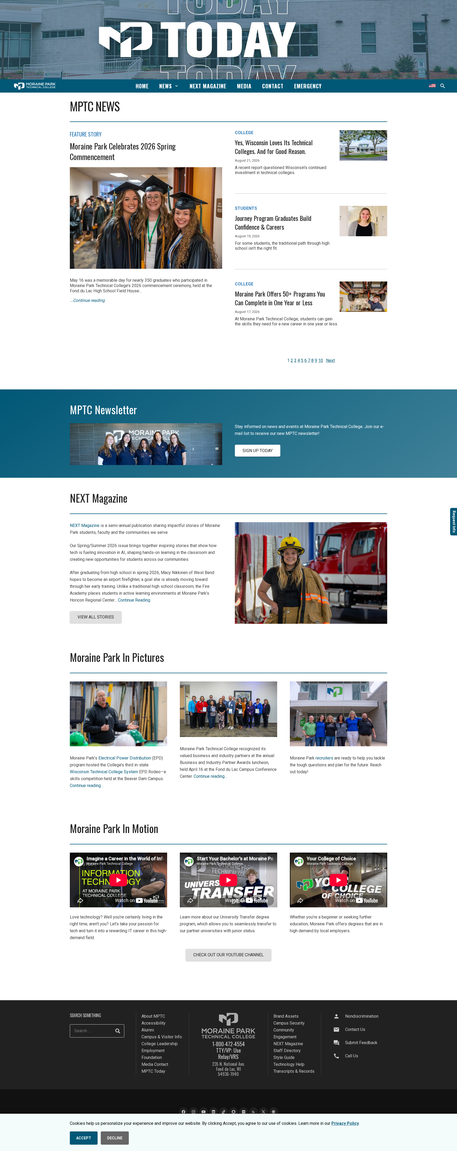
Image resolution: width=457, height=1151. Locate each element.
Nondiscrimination (361, 1016)
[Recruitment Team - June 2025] (338, 744)
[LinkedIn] (213, 1112)
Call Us (351, 1055)
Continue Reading (134, 600)
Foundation (151, 1057)
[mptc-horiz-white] (35, 86)
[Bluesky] (273, 1112)
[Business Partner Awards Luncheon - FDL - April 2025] (228, 735)
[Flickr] (243, 1112)
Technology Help (288, 1064)
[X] (263, 1112)
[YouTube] (203, 1112)
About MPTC (153, 1016)
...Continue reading (87, 300)
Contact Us (355, 1029)
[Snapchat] (233, 1112)
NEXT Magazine (84, 525)
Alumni (147, 1029)
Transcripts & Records (293, 1071)
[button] (176, 85)
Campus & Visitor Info (161, 1036)
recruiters (324, 758)
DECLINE (114, 1138)
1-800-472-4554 (228, 1044)
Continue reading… (86, 785)
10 (320, 360)
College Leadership (159, 1043)
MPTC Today (153, 1071)
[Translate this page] (432, 86)
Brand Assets (286, 1016)
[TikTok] (223, 1112)
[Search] (117, 1031)
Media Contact (154, 1064)
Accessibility (153, 1023)
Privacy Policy (345, 1123)
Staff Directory (287, 1050)
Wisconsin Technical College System (104, 771)
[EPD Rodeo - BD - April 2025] (118, 744)
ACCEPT (83, 1138)
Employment (152, 1050)
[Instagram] (193, 1112)
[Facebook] (183, 1112)
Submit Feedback (361, 1042)
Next (330, 360)
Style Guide (284, 1057)
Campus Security (289, 1023)
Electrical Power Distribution (124, 758)
